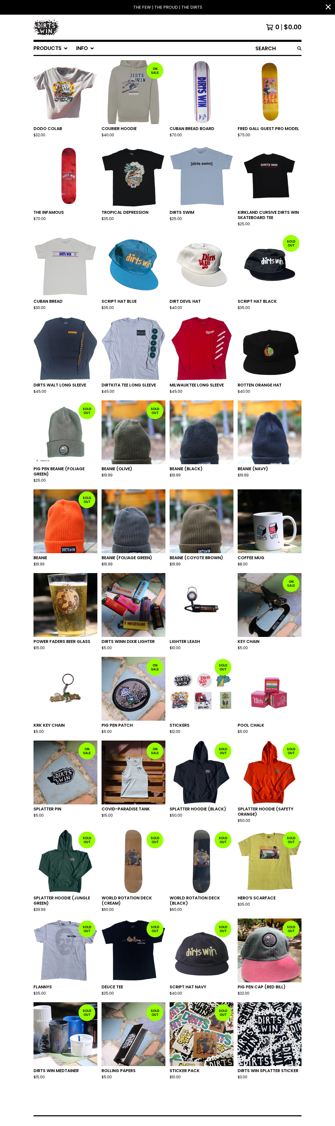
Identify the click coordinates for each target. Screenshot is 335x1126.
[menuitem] (51, 48)
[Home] (46, 27)
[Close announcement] (328, 7)
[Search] (299, 48)
